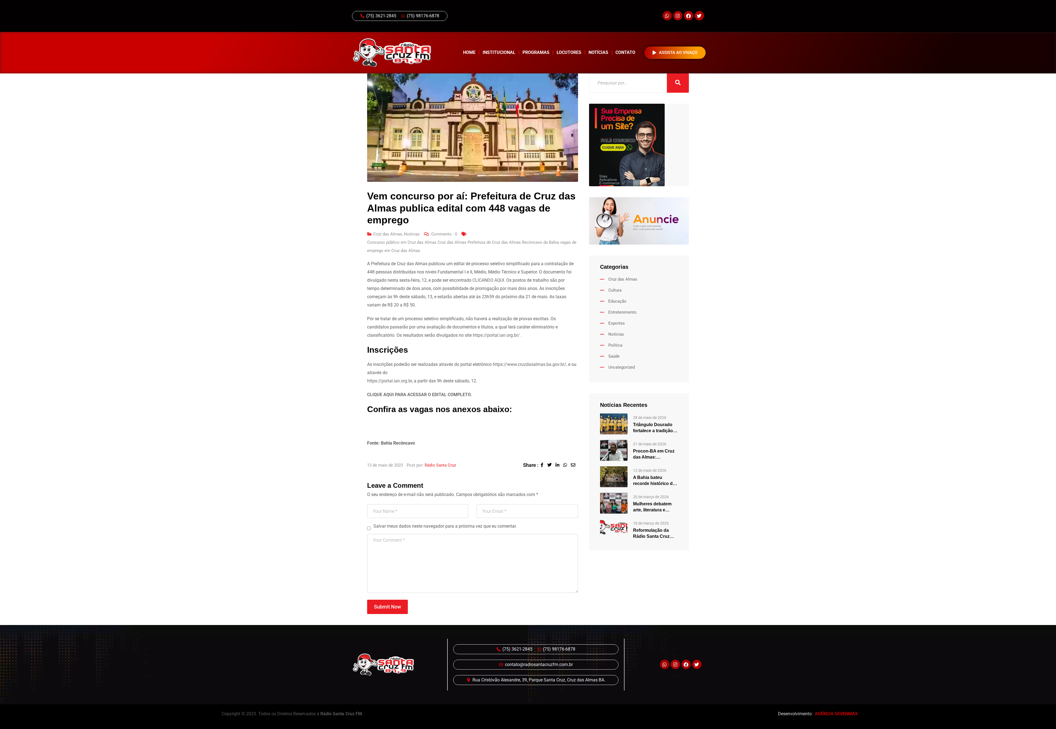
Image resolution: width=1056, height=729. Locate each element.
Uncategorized (621, 367)
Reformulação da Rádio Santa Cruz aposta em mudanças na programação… (655, 533)
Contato (625, 52)
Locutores (569, 52)
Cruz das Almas (387, 234)
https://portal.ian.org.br (389, 380)
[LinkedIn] (559, 465)
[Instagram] (678, 15)
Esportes (616, 323)
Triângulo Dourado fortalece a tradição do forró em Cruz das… (653, 428)
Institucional (499, 52)
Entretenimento (622, 312)
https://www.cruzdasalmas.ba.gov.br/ (529, 364)
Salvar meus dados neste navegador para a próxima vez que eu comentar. (445, 526)
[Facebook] (688, 15)
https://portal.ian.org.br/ (496, 335)
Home (469, 52)
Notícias (598, 52)
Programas (535, 52)
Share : (530, 465)
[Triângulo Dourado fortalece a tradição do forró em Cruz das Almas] (614, 423)
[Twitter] (699, 15)
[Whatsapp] (667, 15)
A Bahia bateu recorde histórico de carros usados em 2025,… (654, 481)
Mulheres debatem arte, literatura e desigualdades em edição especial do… (654, 507)
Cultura (615, 290)
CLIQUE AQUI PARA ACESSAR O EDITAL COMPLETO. (419, 394)
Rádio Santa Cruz (440, 465)
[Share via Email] (574, 465)
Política (615, 345)
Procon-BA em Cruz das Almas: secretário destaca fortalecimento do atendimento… (654, 454)
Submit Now (387, 607)
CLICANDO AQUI (488, 280)
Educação (617, 301)
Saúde (614, 356)
